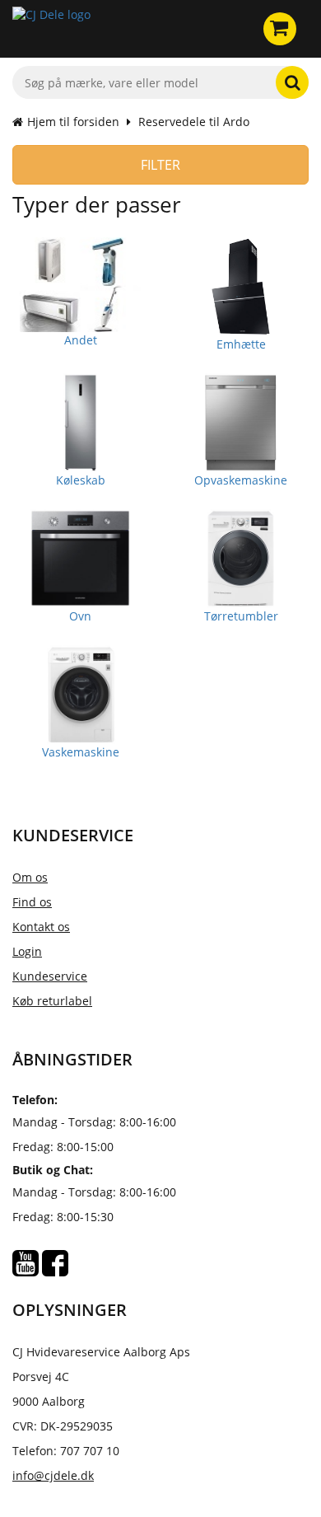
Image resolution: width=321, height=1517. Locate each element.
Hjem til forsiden (73, 121)
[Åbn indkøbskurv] (279, 28)
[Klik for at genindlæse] (51, 29)
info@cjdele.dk (53, 1475)
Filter (160, 165)
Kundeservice (49, 976)
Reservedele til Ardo (193, 121)
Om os (30, 877)
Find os (32, 902)
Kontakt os (41, 926)
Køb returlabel (52, 1001)
